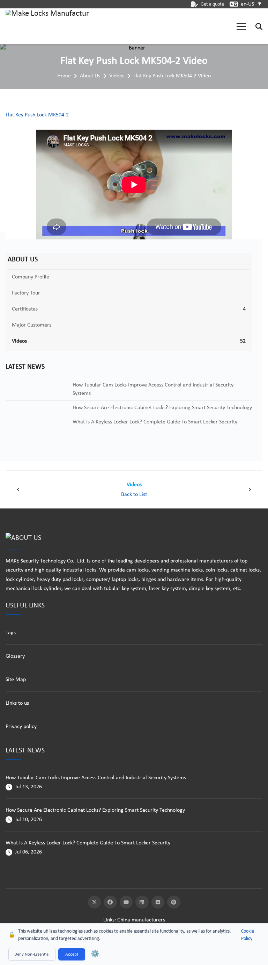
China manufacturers (141, 920)
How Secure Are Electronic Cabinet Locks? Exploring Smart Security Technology (95, 810)
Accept (71, 954)
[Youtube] (126, 902)
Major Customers (31, 325)
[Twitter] (94, 902)
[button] (241, 26)
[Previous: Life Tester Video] (18, 489)
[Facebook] (110, 902)
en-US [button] (251, 4)
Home (64, 76)
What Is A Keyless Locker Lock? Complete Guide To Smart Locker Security (88, 843)
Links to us (17, 703)
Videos (116, 76)
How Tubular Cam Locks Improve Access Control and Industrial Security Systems (96, 778)
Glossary (15, 656)
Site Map (16, 679)
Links (108, 920)
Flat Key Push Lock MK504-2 (37, 115)
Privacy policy (21, 726)
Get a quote (212, 4)
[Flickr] (158, 902)
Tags (11, 633)
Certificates (25, 309)
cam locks (137, 570)
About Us (90, 76)
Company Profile (30, 277)
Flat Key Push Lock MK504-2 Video (172, 76)
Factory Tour (26, 293)
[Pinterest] (173, 902)
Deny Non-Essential (32, 954)
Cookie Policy (247, 935)
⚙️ (95, 954)
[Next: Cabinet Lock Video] (250, 489)
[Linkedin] (142, 902)
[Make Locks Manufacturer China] (47, 26)
